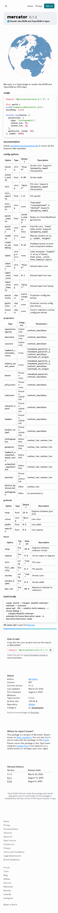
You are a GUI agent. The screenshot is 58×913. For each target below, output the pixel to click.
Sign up (49, 6)
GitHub (32, 704)
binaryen (30, 625)
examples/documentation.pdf (24, 145)
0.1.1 (9, 777)
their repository (24, 737)
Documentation (11, 829)
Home (30, 6)
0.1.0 (9, 781)
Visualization (38, 707)
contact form (22, 746)
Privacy (7, 848)
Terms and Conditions (14, 852)
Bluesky (7, 890)
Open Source (10, 840)
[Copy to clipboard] (50, 650)
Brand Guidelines (12, 859)
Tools (6, 871)
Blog (6, 875)
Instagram (8, 898)
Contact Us (9, 844)
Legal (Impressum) (12, 855)
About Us (8, 836)
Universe (8, 832)
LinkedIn (7, 894)
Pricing (38, 6)
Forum (46, 740)
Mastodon (8, 886)
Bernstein (33, 679)
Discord (7, 883)
